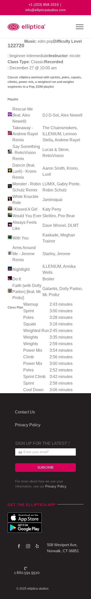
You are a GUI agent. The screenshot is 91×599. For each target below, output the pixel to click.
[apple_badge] (25, 514)
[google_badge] (25, 524)
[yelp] (37, 546)
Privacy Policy (55, 486)
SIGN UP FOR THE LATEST (42, 443)
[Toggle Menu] (79, 27)
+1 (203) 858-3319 (44, 5)
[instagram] (28, 546)
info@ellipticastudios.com (45, 10)
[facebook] (19, 546)
